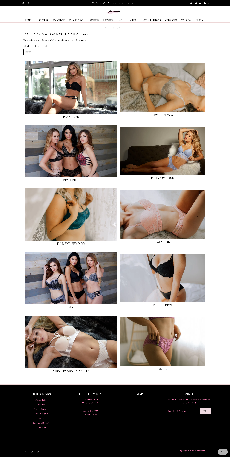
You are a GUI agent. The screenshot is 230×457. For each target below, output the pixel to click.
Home (28, 20)
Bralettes (94, 20)
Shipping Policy (41, 413)
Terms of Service (41, 409)
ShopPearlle (199, 450)
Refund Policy (41, 404)
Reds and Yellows (151, 20)
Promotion (186, 20)
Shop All (200, 20)
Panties (132, 20)
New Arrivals (58, 20)
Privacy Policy (41, 400)
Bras (119, 20)
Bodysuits (108, 20)
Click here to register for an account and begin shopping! (113, 3)
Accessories (171, 20)
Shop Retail (41, 427)
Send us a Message (41, 423)
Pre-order (42, 20)
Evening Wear (76, 20)
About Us (41, 418)
